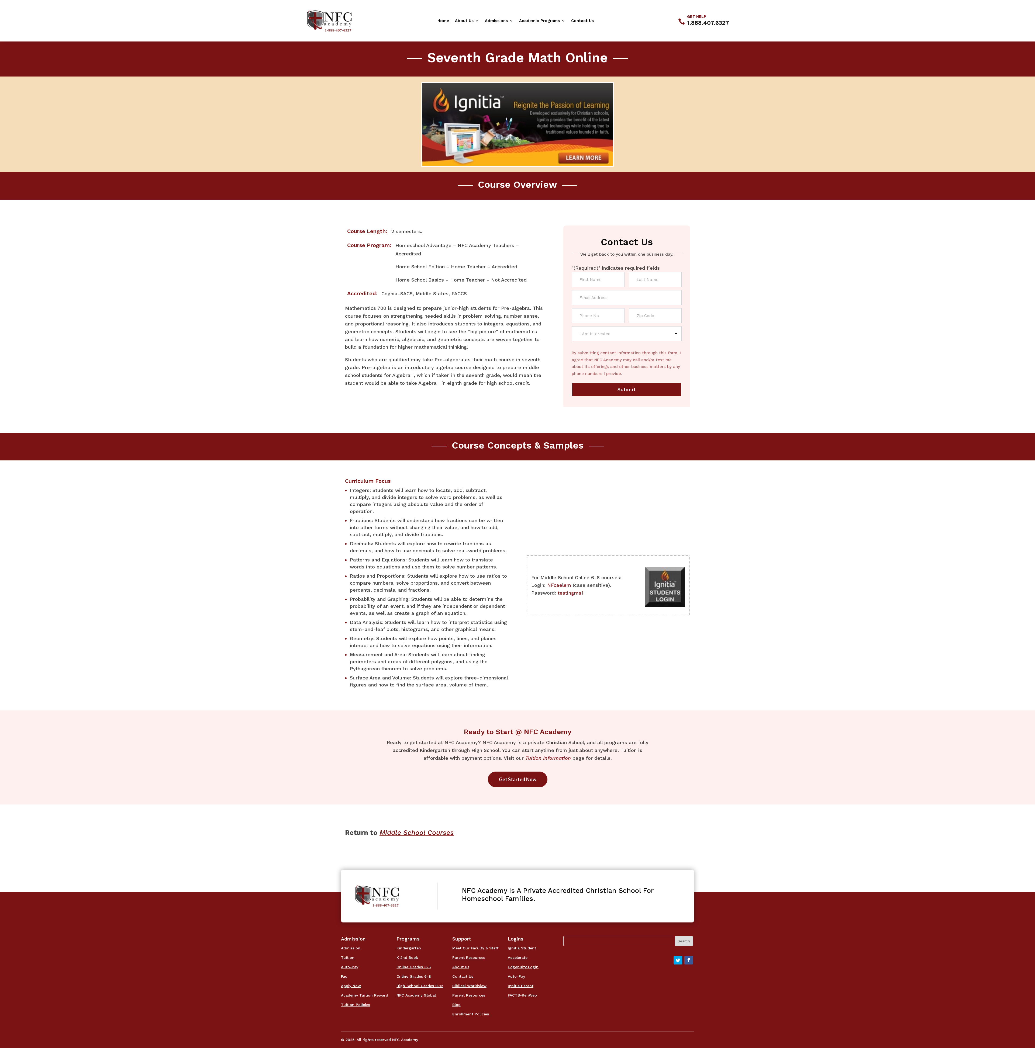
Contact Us (582, 21)
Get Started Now (517, 779)
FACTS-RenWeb (522, 995)
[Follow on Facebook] (688, 960)
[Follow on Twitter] (678, 960)
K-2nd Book (407, 957)
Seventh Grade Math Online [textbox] (517, 57)
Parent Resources (468, 957)
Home (443, 21)
